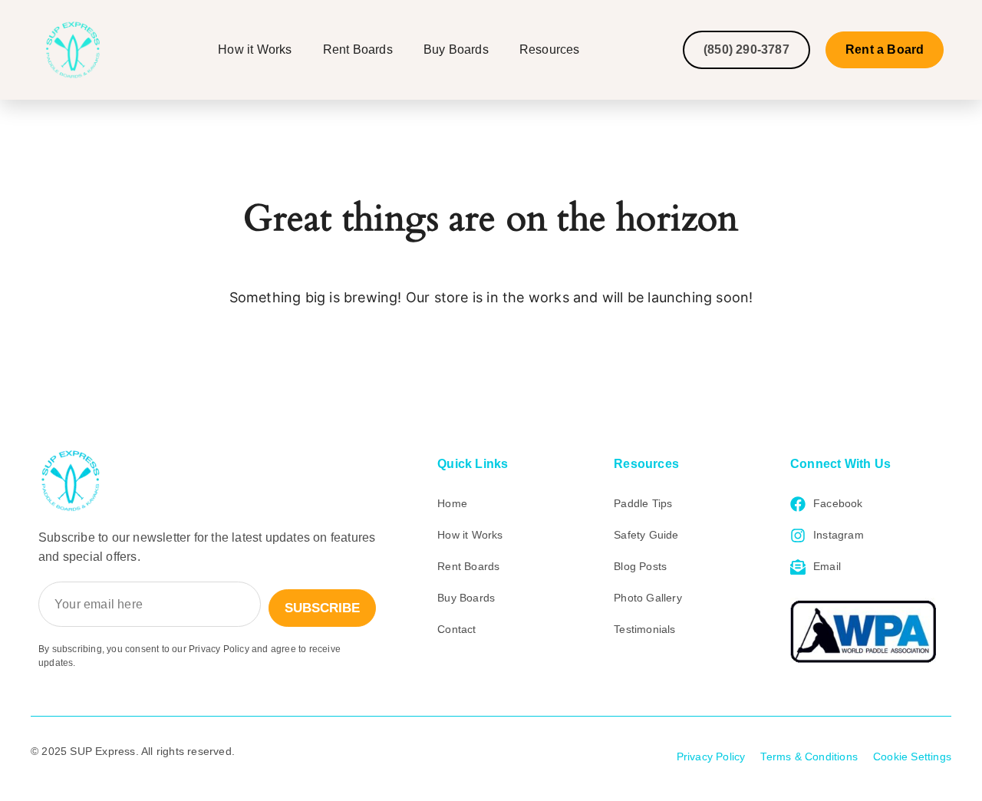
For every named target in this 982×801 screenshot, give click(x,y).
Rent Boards (358, 49)
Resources (549, 49)
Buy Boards (456, 49)
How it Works (255, 49)
